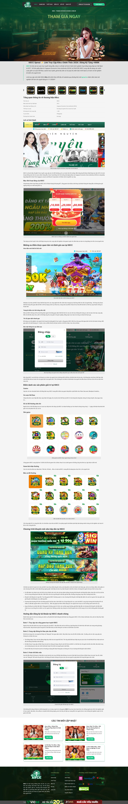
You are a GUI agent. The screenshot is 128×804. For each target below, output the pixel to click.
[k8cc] (27, 4)
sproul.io (84, 77)
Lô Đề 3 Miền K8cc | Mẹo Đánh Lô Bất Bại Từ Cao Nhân (93, 748)
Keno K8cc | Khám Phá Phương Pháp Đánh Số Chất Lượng (53, 728)
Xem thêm (48, 737)
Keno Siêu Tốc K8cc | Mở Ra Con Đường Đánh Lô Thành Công (93, 728)
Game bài (42, 4)
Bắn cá (56, 4)
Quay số (68, 4)
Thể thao (49, 4)
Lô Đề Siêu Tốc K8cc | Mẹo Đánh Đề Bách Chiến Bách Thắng (52, 746)
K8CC (35, 4)
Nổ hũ (62, 4)
